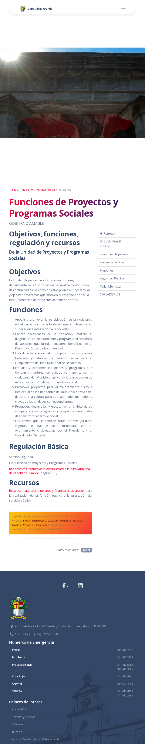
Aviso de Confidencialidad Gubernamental (36, 739)
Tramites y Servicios (23, 717)
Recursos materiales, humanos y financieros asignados (46, 491)
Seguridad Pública (112, 278)
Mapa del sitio (20, 709)
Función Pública (46, 189)
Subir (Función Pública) (111, 243)
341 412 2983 (125, 695)
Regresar (109, 233)
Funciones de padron (114, 254)
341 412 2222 (125, 650)
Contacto (17, 724)
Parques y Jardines (112, 262)
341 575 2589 (125, 684)
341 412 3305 (125, 657)
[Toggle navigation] (123, 9)
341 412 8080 (125, 664)
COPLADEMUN (110, 294)
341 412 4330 (125, 691)
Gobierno (27, 189)
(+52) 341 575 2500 (46, 634)
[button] (65, 586)
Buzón (16, 732)
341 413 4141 (125, 676)
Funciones (106, 270)
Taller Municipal (110, 286)
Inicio (15, 189)
